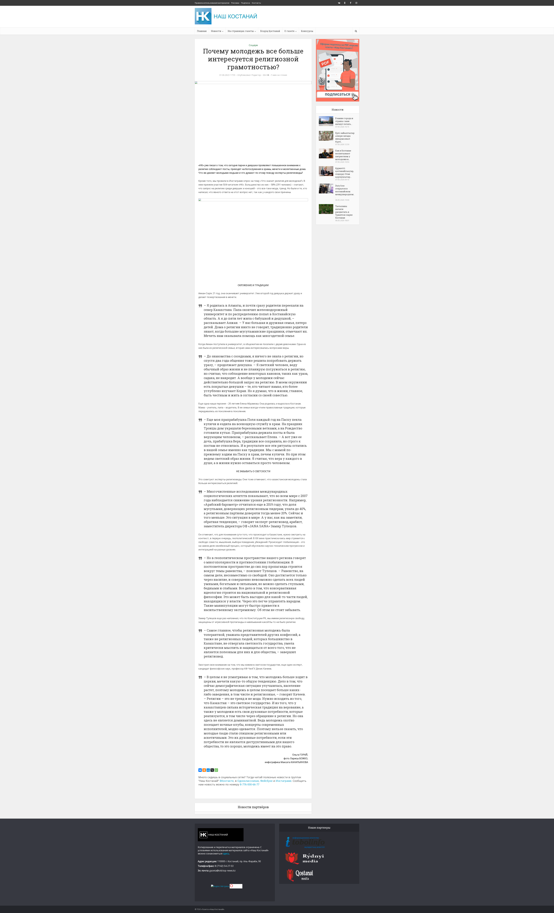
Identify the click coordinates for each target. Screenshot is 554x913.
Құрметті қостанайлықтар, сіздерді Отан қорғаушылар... (344, 172)
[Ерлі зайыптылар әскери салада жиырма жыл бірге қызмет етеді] (327, 136)
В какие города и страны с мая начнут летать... (344, 121)
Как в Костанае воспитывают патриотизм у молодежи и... (343, 155)
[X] (212, 770)
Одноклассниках (248, 781)
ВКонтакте (227, 781)
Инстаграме (283, 781)
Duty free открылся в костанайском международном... (344, 191)
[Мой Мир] (208, 770)
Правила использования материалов (212, 3)
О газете (289, 30)
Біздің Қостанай (270, 30)
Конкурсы (307, 30)
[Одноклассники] (204, 770)
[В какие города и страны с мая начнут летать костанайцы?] (327, 121)
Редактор (256, 75)
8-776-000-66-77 (249, 784)
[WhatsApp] (216, 770)
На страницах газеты (241, 30)
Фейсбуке (266, 781)
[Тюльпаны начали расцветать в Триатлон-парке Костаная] (327, 209)
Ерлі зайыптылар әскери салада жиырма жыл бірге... (344, 137)
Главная (202, 30)
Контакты (256, 3)
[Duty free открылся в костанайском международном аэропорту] (327, 188)
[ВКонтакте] (200, 770)
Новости (216, 30)
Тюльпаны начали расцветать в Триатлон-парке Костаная (344, 212)
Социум (253, 45)
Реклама (235, 3)
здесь (226, 853)
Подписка (245, 3)
